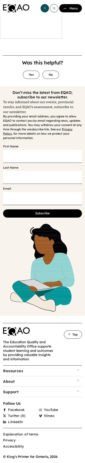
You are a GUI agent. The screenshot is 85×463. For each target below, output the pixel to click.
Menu (74, 8)
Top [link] (75, 334)
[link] (16, 8)
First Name (10, 146)
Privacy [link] (9, 440)
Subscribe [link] (42, 213)
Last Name (10, 167)
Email (7, 188)
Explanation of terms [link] (20, 434)
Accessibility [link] (13, 446)
